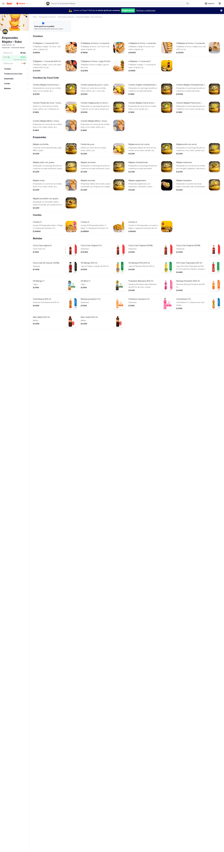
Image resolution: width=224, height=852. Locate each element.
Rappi (35, 17)
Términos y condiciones (145, 10)
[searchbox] (117, 3)
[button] (22, 3)
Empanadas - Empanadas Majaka (13, 48)
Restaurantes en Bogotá (66, 17)
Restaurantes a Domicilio (47, 17)
